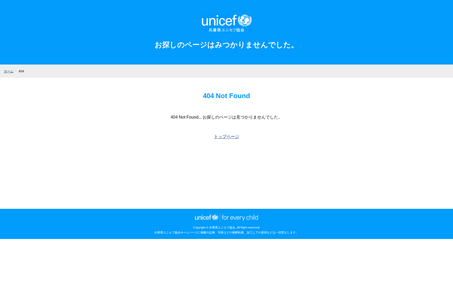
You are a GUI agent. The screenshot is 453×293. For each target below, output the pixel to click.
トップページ (226, 136)
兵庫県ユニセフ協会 (226, 23)
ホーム (8, 71)
